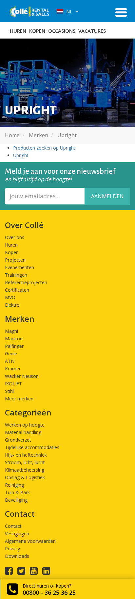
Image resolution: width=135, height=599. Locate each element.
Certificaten (17, 290)
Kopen (37, 30)
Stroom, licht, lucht (25, 462)
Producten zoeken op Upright (44, 148)
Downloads (17, 556)
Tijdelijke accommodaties (32, 447)
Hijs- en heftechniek (26, 455)
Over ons (14, 237)
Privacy (12, 548)
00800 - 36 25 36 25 (49, 592)
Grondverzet (18, 440)
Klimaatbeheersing (24, 470)
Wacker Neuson (22, 376)
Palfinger (14, 346)
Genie (11, 353)
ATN (9, 361)
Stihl (9, 391)
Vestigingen (17, 533)
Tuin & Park (17, 492)
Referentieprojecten (26, 282)
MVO (10, 297)
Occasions (61, 30)
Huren (18, 30)
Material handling (23, 432)
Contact (13, 526)
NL (68, 11)
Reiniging (14, 485)
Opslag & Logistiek (25, 477)
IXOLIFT (13, 383)
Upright (21, 155)
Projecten (15, 260)
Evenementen (19, 267)
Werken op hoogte (25, 425)
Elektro (12, 305)
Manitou (14, 338)
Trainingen (16, 275)
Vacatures (92, 30)
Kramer (13, 368)
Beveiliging (16, 500)
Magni (11, 331)
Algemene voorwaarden (30, 541)
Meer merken (19, 399)
